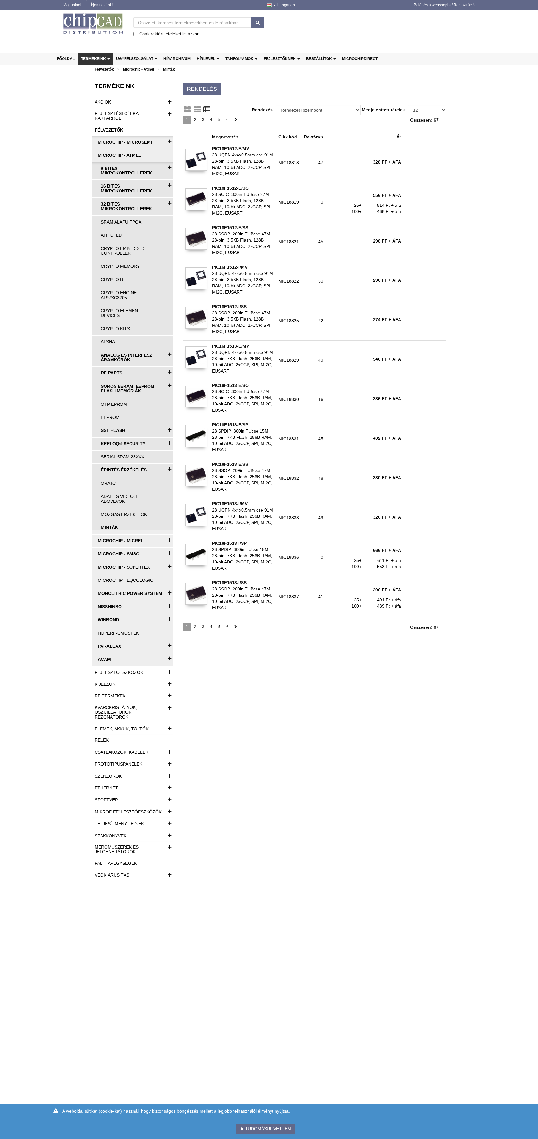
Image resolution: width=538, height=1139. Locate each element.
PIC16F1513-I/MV (230, 503)
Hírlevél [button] (206, 59)
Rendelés (202, 89)
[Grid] (187, 109)
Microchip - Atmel (138, 69)
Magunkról (72, 5)
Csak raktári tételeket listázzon (169, 33)
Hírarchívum (177, 59)
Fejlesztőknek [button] (280, 59)
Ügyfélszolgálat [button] (135, 59)
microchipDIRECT (360, 59)
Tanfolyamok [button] (239, 59)
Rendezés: (263, 109)
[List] (197, 109)
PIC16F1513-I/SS (229, 582)
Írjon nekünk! (102, 5)
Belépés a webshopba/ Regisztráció (444, 5)
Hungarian (285, 5)
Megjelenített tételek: (384, 109)
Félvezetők (104, 69)
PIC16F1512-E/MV (230, 148)
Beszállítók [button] (319, 59)
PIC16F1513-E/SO (230, 385)
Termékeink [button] (94, 59)
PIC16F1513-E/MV (230, 346)
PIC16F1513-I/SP (229, 543)
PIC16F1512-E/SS (230, 227)
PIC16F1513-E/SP (230, 424)
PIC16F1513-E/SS (230, 464)
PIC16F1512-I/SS (229, 306)
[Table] (206, 109)
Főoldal (66, 59)
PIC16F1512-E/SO (230, 188)
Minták (169, 69)
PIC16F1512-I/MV (230, 267)
